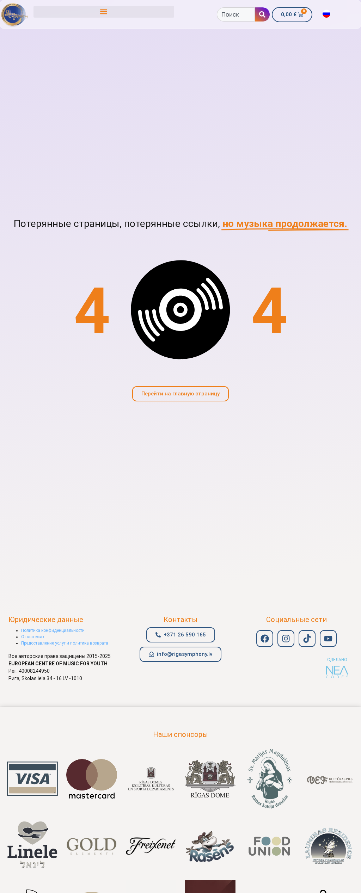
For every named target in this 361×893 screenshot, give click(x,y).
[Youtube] (328, 638)
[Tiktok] (307, 638)
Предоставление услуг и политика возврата (64, 643)
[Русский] (326, 13)
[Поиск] (262, 14)
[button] (103, 12)
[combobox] (236, 14)
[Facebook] (264, 638)
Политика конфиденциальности (53, 630)
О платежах (32, 636)
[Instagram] (285, 638)
